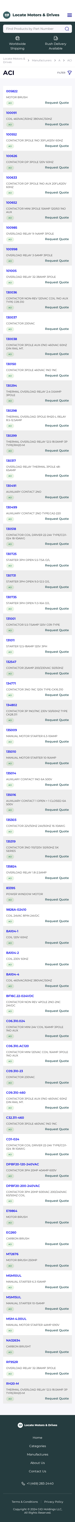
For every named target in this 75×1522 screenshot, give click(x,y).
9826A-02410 (16, 909)
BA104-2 (12, 953)
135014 (11, 773)
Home (37, 1437)
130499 (11, 507)
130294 (11, 385)
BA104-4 (12, 974)
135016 (11, 795)
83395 (10, 888)
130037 (11, 317)
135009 (11, 730)
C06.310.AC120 (17, 1046)
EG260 (11, 1232)
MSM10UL (14, 1275)
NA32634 (13, 1340)
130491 (11, 486)
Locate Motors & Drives (14, 60)
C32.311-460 (15, 1117)
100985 (11, 227)
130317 (11, 461)
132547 (11, 662)
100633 (11, 177)
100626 (11, 156)
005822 (12, 91)
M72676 (12, 1254)
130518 (11, 529)
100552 (11, 134)
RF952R (12, 1362)
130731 (11, 575)
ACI (69, 60)
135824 (11, 866)
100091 (11, 113)
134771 (11, 683)
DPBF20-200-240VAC (23, 1186)
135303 (11, 820)
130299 (11, 435)
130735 (11, 597)
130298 (11, 410)
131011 (10, 640)
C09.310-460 (16, 1092)
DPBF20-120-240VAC (22, 1164)
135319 (11, 841)
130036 (11, 292)
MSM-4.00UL (16, 1319)
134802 (11, 705)
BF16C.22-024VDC (20, 996)
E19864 (11, 1211)
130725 (11, 554)
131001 (11, 618)
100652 (11, 202)
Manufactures (37, 1454)
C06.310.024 (15, 1021)
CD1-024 (12, 1139)
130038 (11, 339)
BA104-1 (12, 931)
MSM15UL (13, 1297)
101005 (11, 271)
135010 (11, 751)
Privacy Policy (53, 1501)
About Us (37, 1463)
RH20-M (12, 1383)
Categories (37, 1446)
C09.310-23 (14, 1071)
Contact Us (37, 1471)
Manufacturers (42, 60)
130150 (11, 364)
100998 (11, 249)
